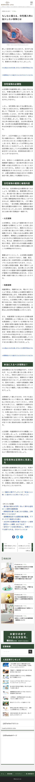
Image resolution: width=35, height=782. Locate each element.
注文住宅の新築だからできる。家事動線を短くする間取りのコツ (20, 676)
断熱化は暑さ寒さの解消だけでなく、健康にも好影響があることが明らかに (20, 708)
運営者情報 (9, 773)
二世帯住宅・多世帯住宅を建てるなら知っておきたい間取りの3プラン (20, 697)
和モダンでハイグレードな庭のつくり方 (20, 702)
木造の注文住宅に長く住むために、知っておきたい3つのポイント (20, 714)
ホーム (3, 6)
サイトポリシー (19, 773)
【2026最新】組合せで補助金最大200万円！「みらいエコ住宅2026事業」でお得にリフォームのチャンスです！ (21, 665)
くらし (7, 6)
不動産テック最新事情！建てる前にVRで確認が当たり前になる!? (21, 671)
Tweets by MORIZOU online (9, 728)
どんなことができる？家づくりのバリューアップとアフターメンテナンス (20, 681)
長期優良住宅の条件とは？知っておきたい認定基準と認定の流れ (20, 692)
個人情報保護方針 (30, 773)
